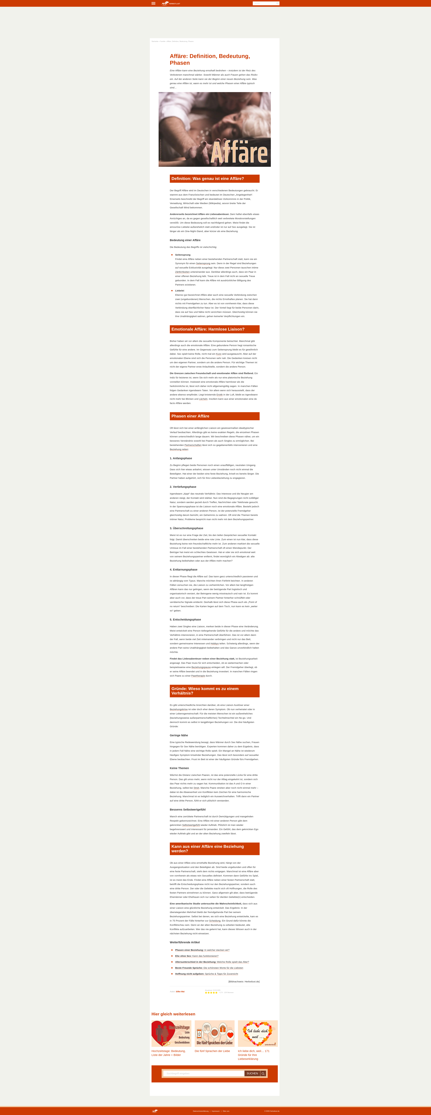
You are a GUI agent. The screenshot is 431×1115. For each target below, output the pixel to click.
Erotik (220, 394)
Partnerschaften (193, 445)
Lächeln (203, 399)
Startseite (155, 41)
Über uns (226, 1111)
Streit (196, 787)
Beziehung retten (179, 449)
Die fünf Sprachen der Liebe (212, 1051)
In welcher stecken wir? (202, 950)
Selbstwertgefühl (191, 825)
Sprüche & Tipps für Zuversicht (206, 973)
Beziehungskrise (179, 709)
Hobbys (215, 643)
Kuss (218, 354)
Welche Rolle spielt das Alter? (212, 962)
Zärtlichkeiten (182, 272)
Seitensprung (203, 263)
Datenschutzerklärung (201, 1111)
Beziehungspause (201, 667)
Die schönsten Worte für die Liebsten (209, 968)
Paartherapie (198, 675)
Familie (162, 41)
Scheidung (215, 920)
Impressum (216, 1111)
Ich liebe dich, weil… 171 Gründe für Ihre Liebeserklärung (253, 1054)
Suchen (252, 1073)
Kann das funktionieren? (197, 956)
